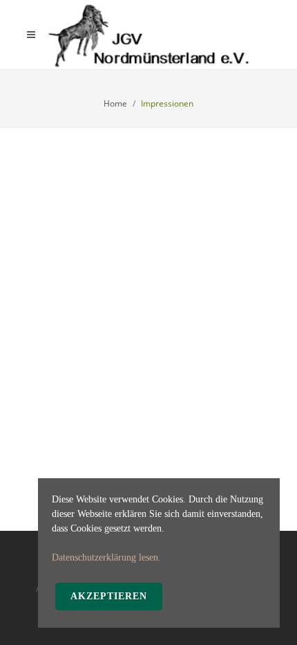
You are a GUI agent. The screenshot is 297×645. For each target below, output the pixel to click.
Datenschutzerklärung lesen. (106, 557)
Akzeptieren (108, 596)
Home (115, 103)
